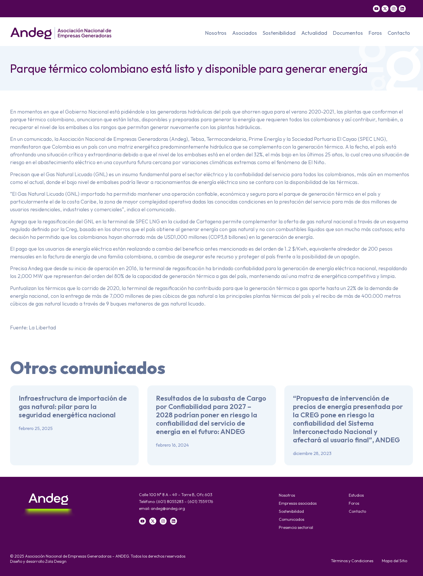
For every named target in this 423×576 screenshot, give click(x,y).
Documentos (348, 33)
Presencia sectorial (296, 527)
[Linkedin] (402, 8)
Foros (375, 33)
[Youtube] (376, 8)
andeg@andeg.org (168, 508)
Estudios (356, 495)
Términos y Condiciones (352, 560)
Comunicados (291, 519)
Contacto (399, 33)
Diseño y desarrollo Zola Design (38, 561)
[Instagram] (393, 8)
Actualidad (314, 33)
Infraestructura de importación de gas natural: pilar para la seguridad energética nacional (73, 406)
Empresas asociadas (298, 503)
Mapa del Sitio (394, 560)
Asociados (244, 33)
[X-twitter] (385, 8)
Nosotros (215, 33)
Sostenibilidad (279, 33)
